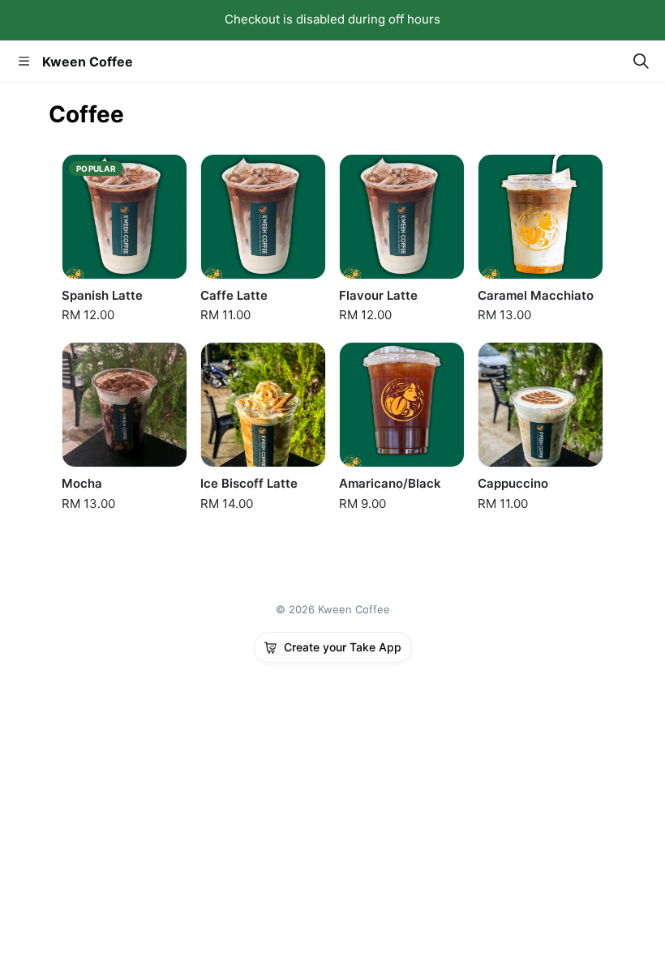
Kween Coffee (87, 61)
